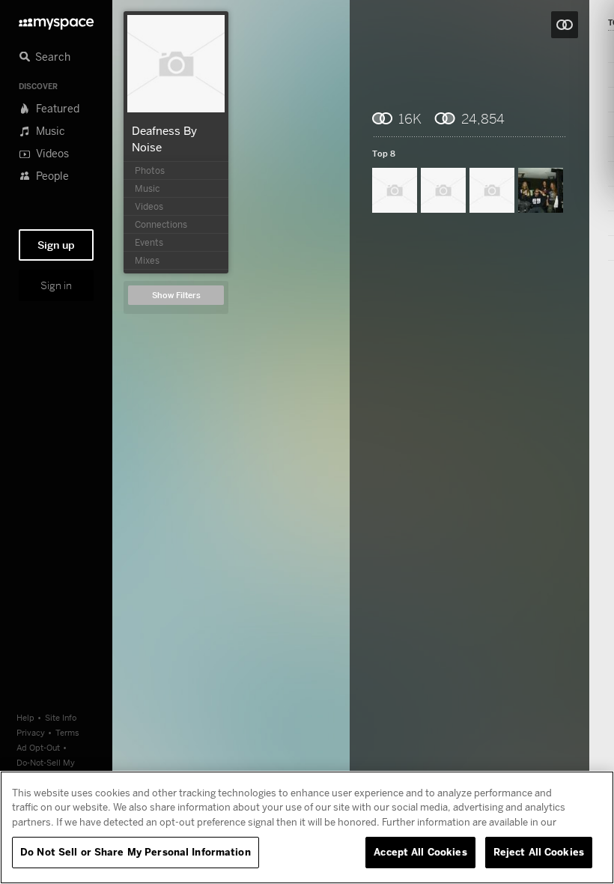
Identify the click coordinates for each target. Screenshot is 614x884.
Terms (67, 732)
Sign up (56, 245)
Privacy (30, 732)
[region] (307, 827)
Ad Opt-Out (38, 747)
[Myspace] (56, 19)
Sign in (56, 285)
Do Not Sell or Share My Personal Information (135, 852)
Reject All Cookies (538, 852)
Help (25, 717)
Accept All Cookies (420, 852)
